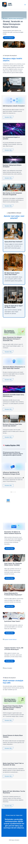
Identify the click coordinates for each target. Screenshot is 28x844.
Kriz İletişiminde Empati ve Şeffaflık (11, 138)
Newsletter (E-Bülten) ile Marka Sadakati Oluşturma (12, 534)
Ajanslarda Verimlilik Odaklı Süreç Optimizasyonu (13, 395)
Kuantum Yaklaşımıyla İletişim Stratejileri (12, 165)
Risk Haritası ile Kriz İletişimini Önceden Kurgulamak (12, 193)
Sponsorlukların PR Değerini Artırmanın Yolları (11, 473)
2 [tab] (12, 493)
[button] (9, 37)
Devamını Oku (8, 117)
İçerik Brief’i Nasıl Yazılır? (12, 623)
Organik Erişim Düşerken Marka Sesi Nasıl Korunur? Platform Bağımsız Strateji (13, 709)
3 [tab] (14, 493)
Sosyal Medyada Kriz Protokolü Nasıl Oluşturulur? (13, 595)
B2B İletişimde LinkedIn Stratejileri (14, 106)
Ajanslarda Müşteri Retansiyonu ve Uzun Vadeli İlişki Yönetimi (14, 367)
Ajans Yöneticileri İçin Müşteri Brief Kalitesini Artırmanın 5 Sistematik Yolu (12, 339)
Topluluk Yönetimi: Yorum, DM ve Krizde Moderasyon (13, 650)
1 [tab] (11, 493)
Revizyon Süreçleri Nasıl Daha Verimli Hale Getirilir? (12, 425)
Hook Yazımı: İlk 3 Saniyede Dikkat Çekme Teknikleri (13, 565)
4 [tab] (15, 493)
